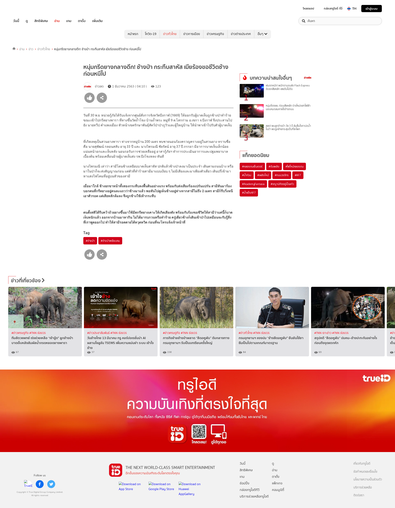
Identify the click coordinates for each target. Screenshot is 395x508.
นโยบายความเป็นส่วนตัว (367, 479)
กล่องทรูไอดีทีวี (249, 489)
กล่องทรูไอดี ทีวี (333, 8)
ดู (27, 21)
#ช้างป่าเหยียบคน (110, 241)
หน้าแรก (133, 33)
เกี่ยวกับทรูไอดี (361, 464)
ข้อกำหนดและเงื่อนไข (365, 472)
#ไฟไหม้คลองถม (295, 166)
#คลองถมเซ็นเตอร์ (252, 166)
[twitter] (51, 484)
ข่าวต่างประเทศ (241, 33)
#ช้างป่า (90, 241)
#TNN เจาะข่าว (323, 333)
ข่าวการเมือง (191, 33)
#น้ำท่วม (246, 175)
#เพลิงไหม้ (263, 175)
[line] (28, 484)
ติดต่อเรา (358, 495)
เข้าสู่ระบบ (372, 8)
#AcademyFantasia (253, 184)
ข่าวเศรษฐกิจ (215, 33)
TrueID (25, 8)
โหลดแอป (308, 8)
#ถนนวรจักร (281, 175)
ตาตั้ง (82, 21)
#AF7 (298, 175)
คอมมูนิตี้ (278, 489)
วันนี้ (16, 21)
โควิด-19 (150, 33)
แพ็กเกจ (277, 483)
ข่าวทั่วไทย (170, 33)
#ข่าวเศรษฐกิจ (20, 333)
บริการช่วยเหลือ (362, 487)
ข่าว (31, 49)
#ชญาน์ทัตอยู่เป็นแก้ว (282, 184)
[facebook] (40, 484)
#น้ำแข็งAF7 (249, 193)
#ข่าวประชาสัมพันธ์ (98, 333)
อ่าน (57, 21)
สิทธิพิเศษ (41, 21)
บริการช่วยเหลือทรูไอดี (254, 496)
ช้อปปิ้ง (244, 483)
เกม (68, 21)
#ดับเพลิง (274, 166)
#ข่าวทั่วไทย (246, 333)
